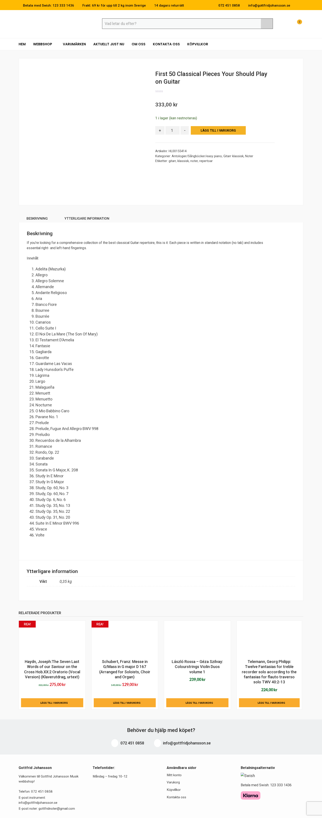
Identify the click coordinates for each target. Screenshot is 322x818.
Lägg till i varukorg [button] (54, 702)
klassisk (183, 161)
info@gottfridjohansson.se (186, 743)
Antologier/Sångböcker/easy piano (197, 156)
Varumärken (74, 44)
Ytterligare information (86, 218)
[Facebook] (295, 5)
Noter (249, 156)
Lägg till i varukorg (218, 130)
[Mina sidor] (285, 24)
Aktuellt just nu (108, 44)
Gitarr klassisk (233, 156)
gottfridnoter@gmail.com (57, 809)
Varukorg (173, 782)
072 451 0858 (132, 743)
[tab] (37, 219)
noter (194, 161)
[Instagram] (302, 5)
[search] (267, 24)
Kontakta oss (166, 44)
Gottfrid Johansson (50, 23)
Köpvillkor (197, 44)
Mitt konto (174, 775)
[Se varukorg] (295, 24)
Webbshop (43, 44)
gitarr (172, 161)
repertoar (206, 161)
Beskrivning (37, 218)
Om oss (138, 44)
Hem (22, 44)
